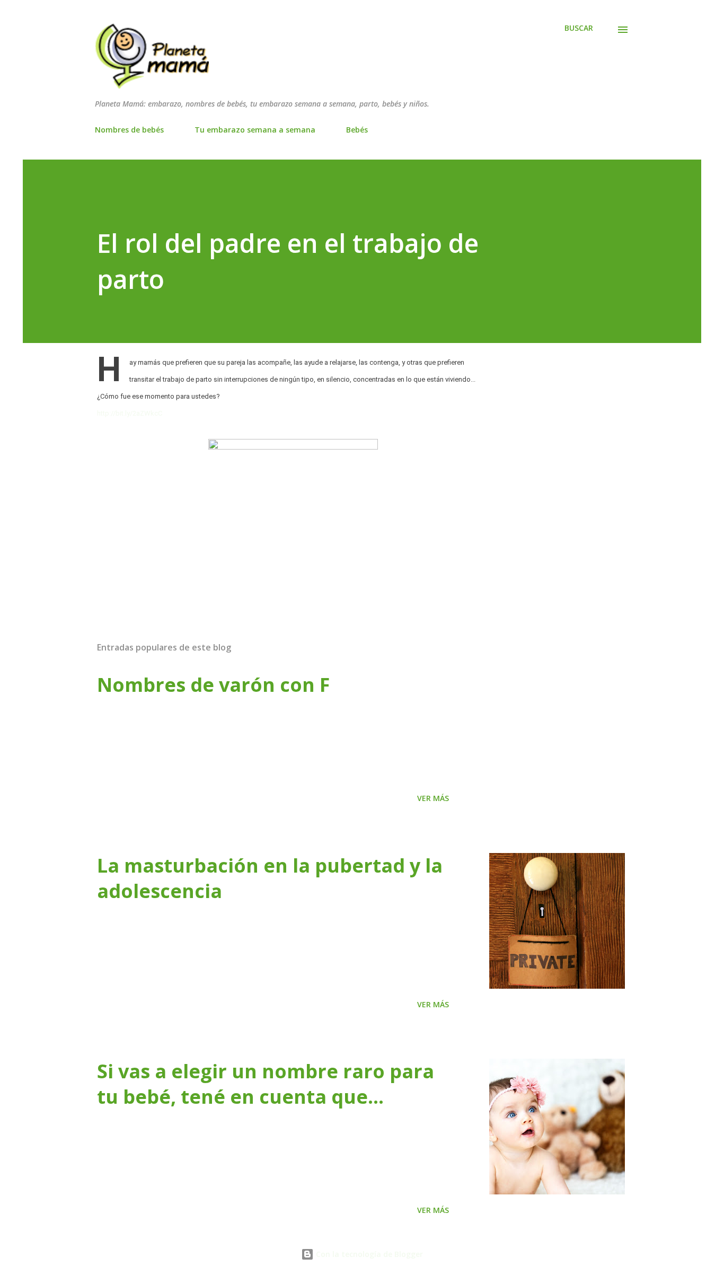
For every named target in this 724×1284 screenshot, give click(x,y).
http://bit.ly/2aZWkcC (129, 413)
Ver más (433, 798)
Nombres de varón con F (213, 685)
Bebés (357, 130)
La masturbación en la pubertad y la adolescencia (270, 878)
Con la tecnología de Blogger (368, 1254)
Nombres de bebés (129, 130)
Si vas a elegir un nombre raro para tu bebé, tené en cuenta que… (265, 1084)
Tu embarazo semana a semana (255, 130)
